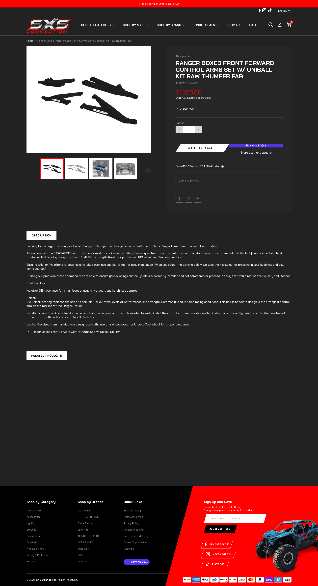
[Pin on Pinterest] (197, 199)
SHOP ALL (233, 25)
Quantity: (181, 123)
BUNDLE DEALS (204, 25)
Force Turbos (85, 523)
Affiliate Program (133, 529)
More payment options (256, 152)
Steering (31, 529)
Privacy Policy (131, 523)
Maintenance (33, 510)
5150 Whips (84, 510)
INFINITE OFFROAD (88, 536)
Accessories (33, 516)
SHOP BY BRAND (169, 25)
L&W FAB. (83, 529)
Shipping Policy (132, 510)
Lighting (30, 523)
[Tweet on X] (188, 199)
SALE (253, 25)
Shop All (31, 561)
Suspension (33, 536)
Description (41, 235)
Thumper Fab (183, 56)
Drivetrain (31, 542)
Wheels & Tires (35, 548)
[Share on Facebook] (179, 199)
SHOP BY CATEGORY (96, 25)
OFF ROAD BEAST (88, 516)
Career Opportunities (135, 542)
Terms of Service (133, 516)
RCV (80, 555)
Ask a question (189, 181)
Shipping (180, 97)
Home (29, 40)
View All (82, 561)
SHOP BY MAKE (134, 25)
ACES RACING (86, 542)
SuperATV (83, 548)
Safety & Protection (37, 555)
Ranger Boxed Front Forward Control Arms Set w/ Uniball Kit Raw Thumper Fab (84, 40)
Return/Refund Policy (136, 536)
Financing (129, 548)
